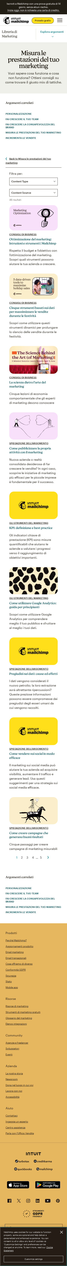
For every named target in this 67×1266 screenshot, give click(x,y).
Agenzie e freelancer (17, 1042)
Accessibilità (12, 1096)
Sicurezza (11, 975)
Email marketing (15, 952)
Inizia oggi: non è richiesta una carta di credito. (33, 10)
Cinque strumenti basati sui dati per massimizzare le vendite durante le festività (32, 311)
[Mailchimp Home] (16, 20)
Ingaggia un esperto (17, 1121)
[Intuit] (33, 1154)
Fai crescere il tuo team (22, 119)
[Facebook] (9, 1201)
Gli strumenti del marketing (28, 522)
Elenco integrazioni (16, 1023)
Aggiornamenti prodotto (19, 946)
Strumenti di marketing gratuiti (23, 1012)
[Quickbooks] (23, 1169)
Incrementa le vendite (21, 137)
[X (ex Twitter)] (18, 1201)
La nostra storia (14, 1073)
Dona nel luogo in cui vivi (19, 1085)
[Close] (61, 1232)
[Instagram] (28, 1201)
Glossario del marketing (19, 1018)
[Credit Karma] (43, 1161)
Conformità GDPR (16, 969)
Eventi (9, 1054)
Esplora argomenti (52, 31)
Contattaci (11, 1115)
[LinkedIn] (37, 1201)
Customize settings (34, 1259)
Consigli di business (22, 234)
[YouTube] (47, 1201)
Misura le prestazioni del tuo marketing (33, 132)
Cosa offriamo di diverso (19, 963)
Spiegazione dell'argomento (28, 443)
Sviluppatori (12, 1048)
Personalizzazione (19, 113)
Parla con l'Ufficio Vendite (20, 1133)
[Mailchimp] (44, 1169)
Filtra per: (16, 173)
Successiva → (48, 857)
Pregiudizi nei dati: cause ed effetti (33, 673)
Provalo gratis (43, 20)
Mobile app (12, 987)
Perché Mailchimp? (16, 940)
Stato (9, 981)
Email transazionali (16, 958)
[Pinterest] (58, 1201)
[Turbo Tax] (22, 1161)
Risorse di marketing (17, 1006)
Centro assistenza (15, 1127)
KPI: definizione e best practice (30, 527)
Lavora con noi (14, 1090)
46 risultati (15, 199)
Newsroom (12, 1079)
